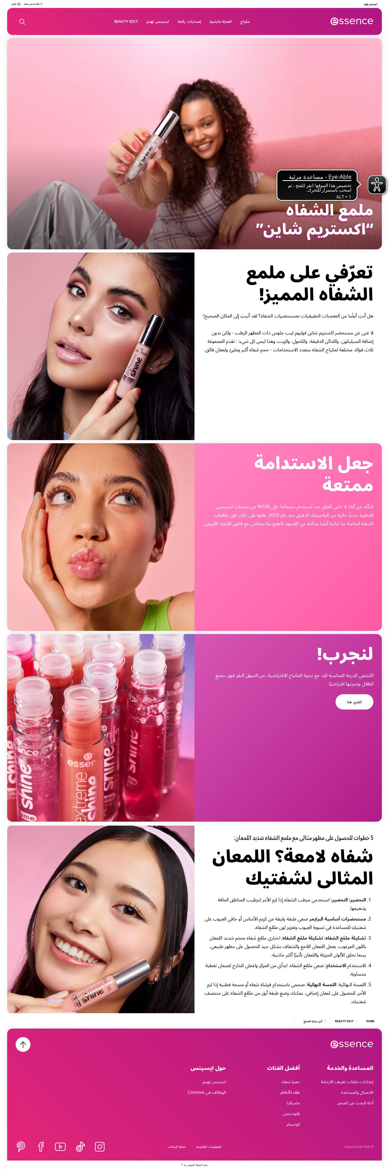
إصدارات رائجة (189, 21)
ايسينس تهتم (158, 21)
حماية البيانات (177, 1146)
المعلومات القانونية (208, 1146)
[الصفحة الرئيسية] (352, 21)
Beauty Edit (126, 21)
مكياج (245, 21)
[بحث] (22, 21)
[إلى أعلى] (23, 1044)
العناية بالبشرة (221, 21)
